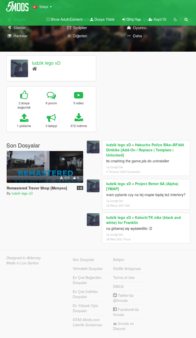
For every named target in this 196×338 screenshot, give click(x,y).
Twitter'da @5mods (123, 298)
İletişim (118, 259)
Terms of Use (124, 277)
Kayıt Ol (159, 19)
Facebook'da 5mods (126, 312)
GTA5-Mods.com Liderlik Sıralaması (87, 322)
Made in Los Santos (22, 262)
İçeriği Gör (116, 167)
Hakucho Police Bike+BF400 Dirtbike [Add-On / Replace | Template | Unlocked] (145, 149)
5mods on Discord (123, 326)
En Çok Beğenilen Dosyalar (87, 280)
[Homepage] (34, 68)
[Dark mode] (175, 19)
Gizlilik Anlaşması (127, 268)
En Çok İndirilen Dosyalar (85, 294)
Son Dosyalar (83, 259)
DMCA (118, 286)
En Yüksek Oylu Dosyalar (85, 308)
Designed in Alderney (23, 257)
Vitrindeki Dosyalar (88, 268)
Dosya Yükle (104, 19)
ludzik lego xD (46, 62)
